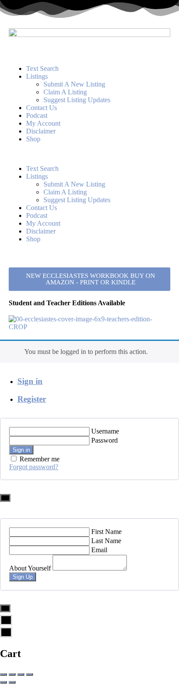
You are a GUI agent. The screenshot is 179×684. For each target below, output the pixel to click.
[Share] (12, 674)
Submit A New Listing (74, 84)
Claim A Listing (65, 92)
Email (99, 550)
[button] (89, 154)
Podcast (36, 115)
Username (105, 431)
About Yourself (30, 568)
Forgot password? (33, 466)
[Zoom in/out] (29, 674)
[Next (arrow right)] (12, 682)
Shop (33, 139)
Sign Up (23, 577)
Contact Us (41, 107)
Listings (37, 76)
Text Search (42, 68)
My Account (43, 123)
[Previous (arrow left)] (3, 682)
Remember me (40, 459)
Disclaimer (41, 131)
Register (31, 399)
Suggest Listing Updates (76, 99)
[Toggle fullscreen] (20, 674)
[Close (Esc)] (3, 674)
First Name (106, 531)
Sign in (30, 381)
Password (104, 440)
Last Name (106, 540)
